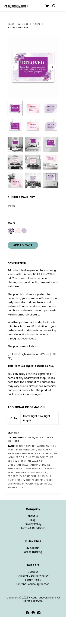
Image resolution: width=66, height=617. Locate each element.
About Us (33, 516)
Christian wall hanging (24, 464)
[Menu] (60, 5)
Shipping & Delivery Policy (33, 575)
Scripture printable (39, 480)
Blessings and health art (25, 453)
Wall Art (13, 441)
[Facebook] (27, 612)
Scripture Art (45, 437)
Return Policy (33, 580)
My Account (33, 548)
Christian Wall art (31, 461)
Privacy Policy (33, 524)
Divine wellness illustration (29, 466)
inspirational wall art (32, 472)
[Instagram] (38, 612)
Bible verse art (26, 449)
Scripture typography (23, 483)
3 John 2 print (26, 446)
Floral (29, 437)
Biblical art (45, 449)
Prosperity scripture (22, 476)
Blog (33, 520)
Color (11, 223)
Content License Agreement (33, 584)
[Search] (53, 5)
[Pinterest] (33, 612)
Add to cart (22, 245)
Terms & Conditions (33, 528)
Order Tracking (33, 552)
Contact (33, 571)
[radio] (11, 230)
